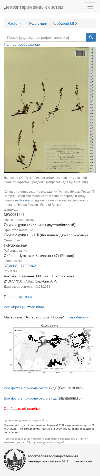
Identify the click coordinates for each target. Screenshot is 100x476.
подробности (77, 316)
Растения (16, 23)
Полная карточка (18, 296)
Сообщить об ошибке (22, 408)
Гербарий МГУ (65, 23)
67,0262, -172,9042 (20, 265)
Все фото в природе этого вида (30, 387)
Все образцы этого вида (24, 306)
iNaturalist (26, 200)
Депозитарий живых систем (33, 6)
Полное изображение (22, 44)
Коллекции (38, 23)
